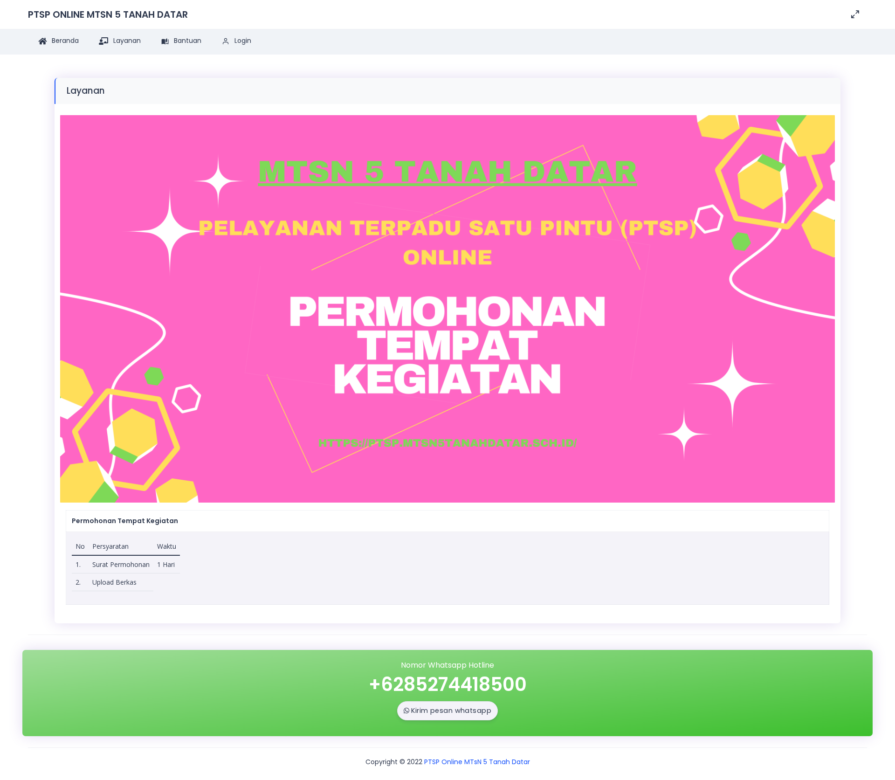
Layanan (126, 40)
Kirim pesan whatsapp (451, 710)
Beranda (64, 40)
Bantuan (186, 40)
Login (242, 40)
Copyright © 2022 (393, 761)
